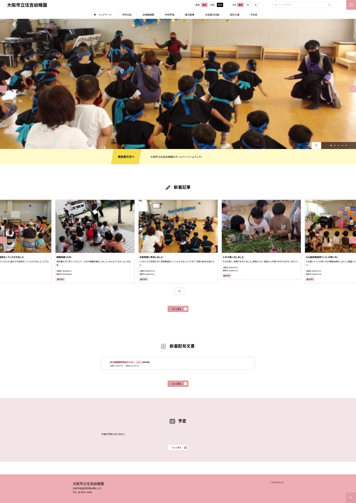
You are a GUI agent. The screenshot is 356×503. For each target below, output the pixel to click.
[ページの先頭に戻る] (351, 498)
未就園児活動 (212, 14)
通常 (204, 4)
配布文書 (234, 14)
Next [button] (352, 88)
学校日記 (127, 14)
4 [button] (342, 145)
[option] (178, 84)
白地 (212, 4)
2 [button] (335, 145)
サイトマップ (277, 482)
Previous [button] (3, 88)
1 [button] (331, 145)
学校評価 (169, 14)
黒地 (220, 4)
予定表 (253, 14)
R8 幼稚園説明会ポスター (122, 362)
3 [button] (338, 145)
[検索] (328, 4)
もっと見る (176, 308)
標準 (240, 4)
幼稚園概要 (148, 14)
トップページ (105, 14)
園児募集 (189, 14)
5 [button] (346, 145)
